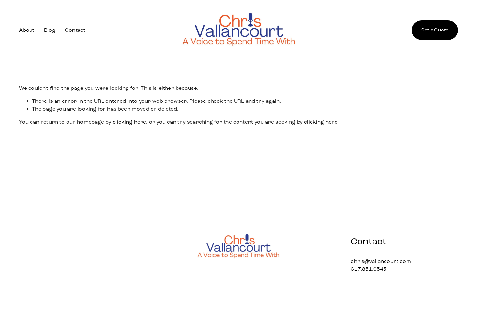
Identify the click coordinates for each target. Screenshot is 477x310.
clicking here (129, 122)
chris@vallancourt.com (381, 261)
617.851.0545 (368, 269)
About (27, 30)
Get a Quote (435, 30)
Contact (75, 30)
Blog (49, 30)
